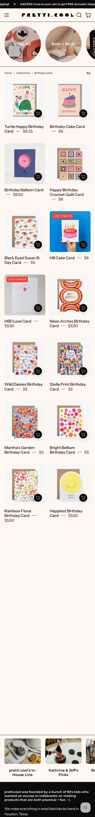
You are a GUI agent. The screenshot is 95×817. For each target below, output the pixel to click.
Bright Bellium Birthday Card (62, 450)
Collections (23, 73)
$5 (32, 262)
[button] (79, 15)
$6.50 (18, 194)
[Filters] (88, 73)
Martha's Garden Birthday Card (19, 450)
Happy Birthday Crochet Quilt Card (67, 192)
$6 (60, 131)
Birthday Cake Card (67, 126)
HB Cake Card (62, 257)
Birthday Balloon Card (24, 189)
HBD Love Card (17, 321)
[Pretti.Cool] (47, 15)
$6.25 (28, 131)
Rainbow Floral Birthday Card (17, 513)
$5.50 (9, 325)
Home (8, 73)
